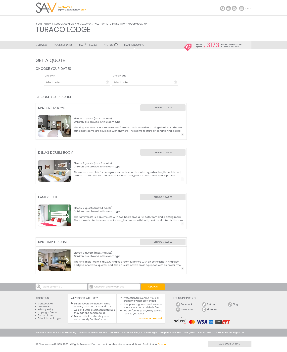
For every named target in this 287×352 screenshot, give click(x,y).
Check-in (50, 75)
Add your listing (229, 343)
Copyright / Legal (47, 312)
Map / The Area (88, 45)
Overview (41, 45)
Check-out (119, 75)
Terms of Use (45, 315)
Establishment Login (49, 318)
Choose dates (162, 107)
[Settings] (234, 8)
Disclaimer (44, 306)
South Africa (43, 23)
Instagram (187, 309)
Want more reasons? (150, 318)
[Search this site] (222, 8)
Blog (235, 304)
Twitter (211, 304)
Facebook (186, 304)
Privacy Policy (45, 309)
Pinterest (212, 309)
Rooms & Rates (63, 45)
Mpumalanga (84, 23)
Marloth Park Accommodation (129, 23)
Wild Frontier (102, 23)
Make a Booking (134, 45)
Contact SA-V (45, 303)
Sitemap (162, 344)
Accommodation (64, 23)
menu (242, 8)
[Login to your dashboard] (228, 8)
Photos (108, 45)
